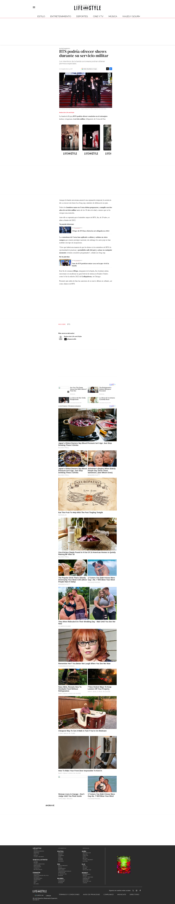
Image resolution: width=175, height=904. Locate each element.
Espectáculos (87, 852)
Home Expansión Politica (41, 875)
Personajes (86, 878)
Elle (83, 864)
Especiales (86, 848)
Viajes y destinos (88, 877)
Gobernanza (62, 868)
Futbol (36, 861)
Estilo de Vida (87, 881)
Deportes (82, 16)
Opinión (60, 859)
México (60, 854)
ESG (35, 882)
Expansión (36, 872)
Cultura (85, 861)
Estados (60, 858)
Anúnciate (121, 894)
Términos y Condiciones (69, 894)
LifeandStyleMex (133, 890)
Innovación (61, 872)
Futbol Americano (39, 863)
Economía (36, 876)
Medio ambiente (63, 865)
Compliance (109, 894)
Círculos (85, 855)
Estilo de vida (87, 869)
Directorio (134, 894)
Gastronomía (86, 874)
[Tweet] (107, 68)
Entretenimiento (60, 16)
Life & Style (37, 848)
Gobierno (61, 852)
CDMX (59, 856)
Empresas (36, 874)
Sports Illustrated (40, 859)
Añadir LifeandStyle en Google (90, 68)
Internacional (38, 878)
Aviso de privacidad (91, 894)
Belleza (85, 858)
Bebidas (85, 875)
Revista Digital (38, 869)
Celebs (85, 868)
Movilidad (61, 869)
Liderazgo (61, 881)
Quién (84, 851)
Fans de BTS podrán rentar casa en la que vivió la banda (90, 264)
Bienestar (86, 879)
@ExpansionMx (71, 339)
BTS (68, 324)
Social (60, 866)
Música (113, 16)
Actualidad (61, 879)
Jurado (85, 882)
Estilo (41, 16)
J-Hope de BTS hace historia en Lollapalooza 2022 (90, 231)
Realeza (85, 854)
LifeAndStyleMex (141, 890)
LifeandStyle (62, 848)
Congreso (61, 855)
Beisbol (36, 862)
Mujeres (36, 883)
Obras (35, 881)
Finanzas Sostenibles (64, 871)
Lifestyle (36, 868)
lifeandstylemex (138, 890)
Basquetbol (37, 865)
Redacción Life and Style (73, 336)
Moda (84, 856)
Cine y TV (98, 16)
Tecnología (37, 879)
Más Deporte (37, 866)
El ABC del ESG (62, 873)
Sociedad (61, 861)
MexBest (85, 873)
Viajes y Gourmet (132, 16)
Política (60, 851)
